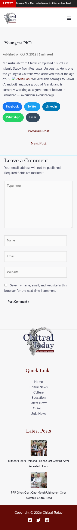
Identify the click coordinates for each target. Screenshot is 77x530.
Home (38, 381)
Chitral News (39, 387)
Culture (38, 392)
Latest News (38, 403)
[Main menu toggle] (69, 18)
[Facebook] (30, 520)
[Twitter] (38, 520)
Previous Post (38, 131)
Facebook (12, 106)
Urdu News (38, 413)
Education (39, 397)
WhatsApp (13, 117)
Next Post (38, 143)
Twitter (32, 106)
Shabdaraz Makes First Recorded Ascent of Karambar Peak (34, 3)
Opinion (38, 408)
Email (32, 117)
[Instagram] (47, 520)
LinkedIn (51, 106)
